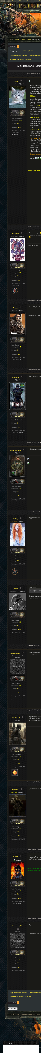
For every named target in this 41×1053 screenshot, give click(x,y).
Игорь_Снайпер (15, 450)
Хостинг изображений (32, 0)
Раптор (15, 589)
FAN (24, 51)
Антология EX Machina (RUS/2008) (20, 59)
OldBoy (15, 519)
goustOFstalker (15, 653)
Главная (11, 39)
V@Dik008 (30, 51)
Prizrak (15, 308)
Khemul (15, 81)
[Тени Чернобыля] (32, 7)
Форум (17, 39)
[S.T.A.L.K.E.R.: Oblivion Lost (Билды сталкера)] (23, 7)
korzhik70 (15, 234)
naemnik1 (15, 789)
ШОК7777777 (15, 718)
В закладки (14, 0)
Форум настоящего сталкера (18, 55)
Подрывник (15, 377)
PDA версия (22, 0)
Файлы (29, 39)
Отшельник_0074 (17, 926)
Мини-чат (9, 1043)
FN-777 (15, 857)
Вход (31, 12)
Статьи (23, 39)
